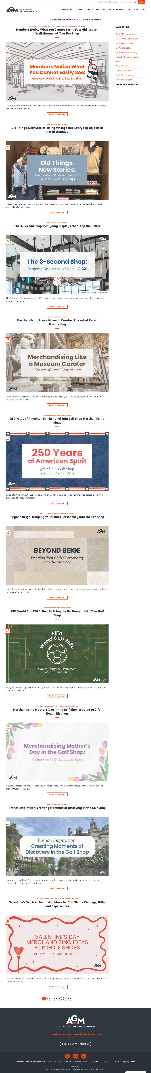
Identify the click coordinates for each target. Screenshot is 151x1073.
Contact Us (113, 2)
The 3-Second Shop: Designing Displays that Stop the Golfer (57, 226)
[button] (141, 2)
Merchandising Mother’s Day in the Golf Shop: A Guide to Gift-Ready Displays (57, 711)
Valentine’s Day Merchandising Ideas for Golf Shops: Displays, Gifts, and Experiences (57, 904)
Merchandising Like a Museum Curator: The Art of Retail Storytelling (57, 322)
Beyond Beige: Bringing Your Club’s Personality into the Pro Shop (57, 517)
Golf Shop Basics (123, 48)
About (136, 9)
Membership (67, 9)
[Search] (144, 9)
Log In (121, 2)
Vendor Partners (116, 9)
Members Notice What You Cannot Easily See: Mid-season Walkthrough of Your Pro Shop (57, 31)
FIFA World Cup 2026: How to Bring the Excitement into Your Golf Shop (57, 613)
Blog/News (103, 2)
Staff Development (125, 75)
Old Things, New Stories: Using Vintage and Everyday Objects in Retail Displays (57, 130)
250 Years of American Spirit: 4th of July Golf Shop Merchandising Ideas (57, 420)
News (68, 415)
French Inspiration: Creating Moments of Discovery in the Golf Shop (57, 808)
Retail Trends (46, 513)
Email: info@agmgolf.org (124, 1062)
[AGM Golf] (22, 9)
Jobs (129, 9)
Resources (100, 9)
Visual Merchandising (75, 26)
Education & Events (83, 9)
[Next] (70, 999)
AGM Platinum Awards (126, 34)
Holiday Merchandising (54, 415)
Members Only (130, 2)
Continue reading (57, 114)
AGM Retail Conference (127, 39)
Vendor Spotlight (124, 80)
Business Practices (38, 26)
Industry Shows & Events (127, 57)
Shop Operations (56, 26)
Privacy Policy (75, 1066)
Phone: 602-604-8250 (101, 1062)
